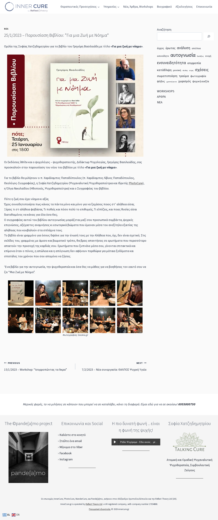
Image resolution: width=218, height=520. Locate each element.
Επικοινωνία (204, 7)
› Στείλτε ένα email (70, 441)
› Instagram (65, 459)
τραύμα (184, 76)
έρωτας (170, 48)
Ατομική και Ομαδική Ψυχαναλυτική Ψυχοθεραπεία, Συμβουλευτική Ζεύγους (189, 465)
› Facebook (65, 453)
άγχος (160, 48)
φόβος (161, 81)
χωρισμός (184, 81)
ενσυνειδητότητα (171, 63)
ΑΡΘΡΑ (161, 97)
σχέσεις (201, 70)
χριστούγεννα (171, 81)
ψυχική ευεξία (200, 81)
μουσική (177, 70)
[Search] (209, 36)
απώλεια (196, 48)
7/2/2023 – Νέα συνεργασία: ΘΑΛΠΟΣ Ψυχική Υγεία (114, 366)
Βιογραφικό (164, 7)
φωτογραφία (198, 76)
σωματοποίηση (167, 76)
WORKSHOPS (165, 91)
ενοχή (208, 56)
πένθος (185, 70)
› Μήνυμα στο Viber (70, 447)
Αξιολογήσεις (184, 7)
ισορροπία (194, 63)
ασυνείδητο (163, 56)
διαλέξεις (200, 56)
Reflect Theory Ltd (94, 504)
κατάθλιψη (164, 70)
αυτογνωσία (183, 55)
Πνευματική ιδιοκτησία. (100, 509)
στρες (191, 70)
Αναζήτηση (164, 30)
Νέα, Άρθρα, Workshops (138, 7)
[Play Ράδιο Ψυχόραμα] (115, 442)
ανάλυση (183, 47)
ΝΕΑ (6, 28)
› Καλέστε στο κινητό (72, 435)
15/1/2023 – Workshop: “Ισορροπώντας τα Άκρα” (35, 366)
